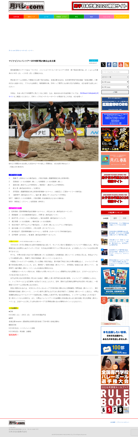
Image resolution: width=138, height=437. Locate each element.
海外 (91, 17)
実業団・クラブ (61, 17)
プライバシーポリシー (123, 422)
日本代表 (16, 17)
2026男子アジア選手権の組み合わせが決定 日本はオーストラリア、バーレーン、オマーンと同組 (119, 252)
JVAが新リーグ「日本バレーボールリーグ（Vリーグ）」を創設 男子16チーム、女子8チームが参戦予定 (119, 242)
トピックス (106, 17)
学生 (76, 17)
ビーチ (46, 17)
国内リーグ (31, 17)
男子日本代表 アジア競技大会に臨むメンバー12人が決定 (119, 224)
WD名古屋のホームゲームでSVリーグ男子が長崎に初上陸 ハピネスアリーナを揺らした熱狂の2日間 (119, 262)
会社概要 (112, 422)
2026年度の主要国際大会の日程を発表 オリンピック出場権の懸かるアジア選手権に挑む (119, 233)
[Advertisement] (69, 34)
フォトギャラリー (121, 17)
